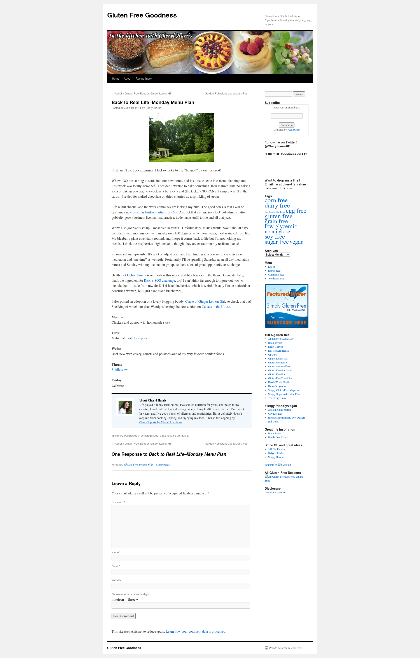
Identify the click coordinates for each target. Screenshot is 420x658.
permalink (183, 435)
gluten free (278, 215)
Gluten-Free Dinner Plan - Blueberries (147, 464)
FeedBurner (293, 129)
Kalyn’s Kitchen (276, 453)
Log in (271, 266)
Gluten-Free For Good (280, 370)
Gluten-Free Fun (276, 374)
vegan (297, 241)
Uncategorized (149, 435)
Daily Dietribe (275, 346)
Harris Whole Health (279, 382)
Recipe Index (144, 78)
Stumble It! (271, 464)
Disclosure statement (275, 492)
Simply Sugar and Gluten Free (284, 394)
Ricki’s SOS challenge (159, 280)
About (127, 78)
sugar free (277, 241)
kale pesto (141, 338)
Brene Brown (275, 433)
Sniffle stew (120, 369)
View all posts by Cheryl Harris (160, 422)
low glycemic (281, 226)
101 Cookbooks (276, 449)
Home (115, 78)
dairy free (277, 205)
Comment (118, 502)
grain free (276, 221)
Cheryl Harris (153, 108)
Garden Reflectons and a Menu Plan (228, 93)
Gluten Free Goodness (142, 14)
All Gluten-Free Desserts (281, 338)
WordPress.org (276, 278)
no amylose (277, 231)
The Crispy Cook (277, 398)
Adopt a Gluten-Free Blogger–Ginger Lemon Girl (142, 93)
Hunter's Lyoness (277, 386)
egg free (296, 210)
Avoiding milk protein (279, 409)
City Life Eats (275, 413)
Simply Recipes (276, 457)
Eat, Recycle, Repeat (278, 350)
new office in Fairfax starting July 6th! (152, 212)
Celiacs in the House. (216, 306)
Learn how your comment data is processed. (196, 631)
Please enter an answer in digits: (131, 594)
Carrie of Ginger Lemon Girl (205, 301)
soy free (275, 236)
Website (116, 580)
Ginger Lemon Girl (278, 358)
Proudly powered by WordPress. (286, 647)
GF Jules (273, 354)
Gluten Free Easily (277, 362)
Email (116, 566)
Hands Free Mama (277, 437)
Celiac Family (137, 275)
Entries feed (274, 270)
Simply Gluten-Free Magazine (283, 390)
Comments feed (276, 274)
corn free (276, 199)
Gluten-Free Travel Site (280, 378)
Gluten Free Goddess (279, 366)
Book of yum (275, 342)
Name (116, 552)
